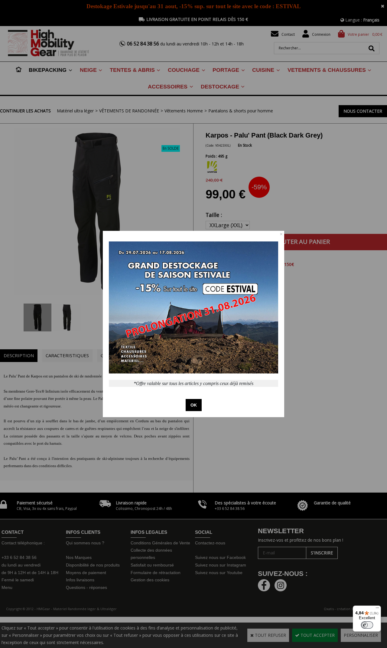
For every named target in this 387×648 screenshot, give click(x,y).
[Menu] (377, 609)
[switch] (367, 625)
